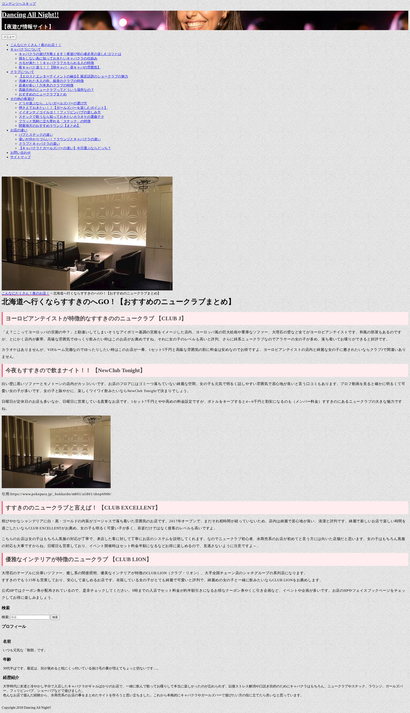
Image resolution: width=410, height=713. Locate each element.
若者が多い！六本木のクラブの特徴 (46, 85)
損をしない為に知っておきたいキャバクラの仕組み (58, 58)
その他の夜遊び (22, 99)
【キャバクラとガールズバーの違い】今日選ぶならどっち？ (65, 148)
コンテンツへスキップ (19, 4)
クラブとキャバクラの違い (39, 143)
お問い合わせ (20, 152)
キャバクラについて (25, 49)
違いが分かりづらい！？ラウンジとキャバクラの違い (60, 139)
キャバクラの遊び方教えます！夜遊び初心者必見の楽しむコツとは (70, 54)
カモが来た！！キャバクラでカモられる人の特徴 (56, 63)
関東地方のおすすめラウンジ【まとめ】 (49, 125)
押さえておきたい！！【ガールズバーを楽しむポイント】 (63, 108)
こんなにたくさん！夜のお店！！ (36, 45)
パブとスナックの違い (36, 134)
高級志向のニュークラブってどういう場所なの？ (56, 90)
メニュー (9, 36)
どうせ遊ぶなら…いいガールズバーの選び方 (53, 103)
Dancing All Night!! (30, 14)
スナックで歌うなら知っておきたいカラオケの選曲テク (61, 117)
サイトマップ (20, 157)
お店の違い (18, 130)
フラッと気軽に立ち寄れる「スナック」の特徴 (55, 121)
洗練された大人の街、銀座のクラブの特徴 (51, 81)
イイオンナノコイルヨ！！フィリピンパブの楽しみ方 (60, 112)
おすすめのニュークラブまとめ (43, 94)
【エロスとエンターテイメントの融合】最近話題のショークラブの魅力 (73, 76)
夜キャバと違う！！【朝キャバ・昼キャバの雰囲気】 (60, 67)
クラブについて (22, 72)
